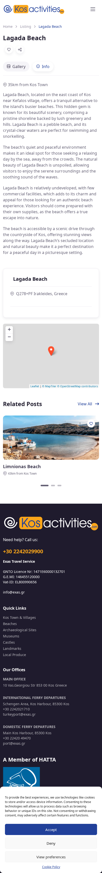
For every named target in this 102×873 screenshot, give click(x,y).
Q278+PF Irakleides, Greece (41, 293)
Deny (51, 843)
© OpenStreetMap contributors (77, 386)
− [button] (9, 337)
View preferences (51, 856)
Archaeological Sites (19, 630)
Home (8, 26)
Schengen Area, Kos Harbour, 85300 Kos (36, 703)
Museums (11, 636)
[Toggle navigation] (93, 9)
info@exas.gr (14, 592)
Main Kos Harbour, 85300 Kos (27, 733)
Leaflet (34, 386)
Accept (51, 829)
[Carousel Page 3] (59, 485)
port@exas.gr (14, 743)
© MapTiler (49, 386)
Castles (9, 642)
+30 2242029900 (23, 551)
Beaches (10, 623)
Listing (25, 26)
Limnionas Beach (22, 466)
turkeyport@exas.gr (19, 714)
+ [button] (9, 329)
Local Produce (14, 654)
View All (85, 404)
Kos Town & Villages (19, 617)
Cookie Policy (51, 867)
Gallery (19, 66)
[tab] (16, 66)
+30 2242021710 (16, 709)
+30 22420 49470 (17, 738)
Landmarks (12, 648)
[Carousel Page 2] (53, 485)
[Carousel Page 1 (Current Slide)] (45, 485)
